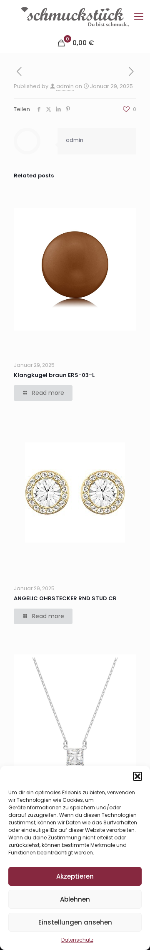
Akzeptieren (75, 876)
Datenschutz (77, 939)
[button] (137, 776)
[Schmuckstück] (75, 16)
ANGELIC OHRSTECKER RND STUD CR (65, 598)
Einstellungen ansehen (75, 922)
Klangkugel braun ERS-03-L (54, 375)
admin (65, 86)
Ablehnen (75, 899)
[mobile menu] (139, 17)
